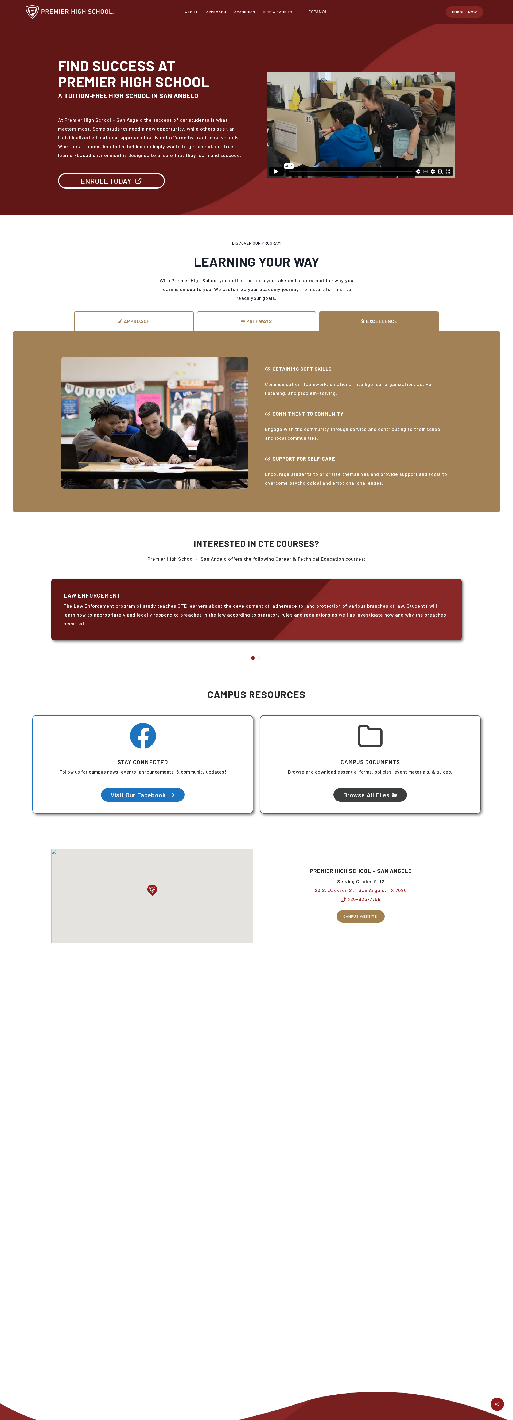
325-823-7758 (363, 899)
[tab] (134, 321)
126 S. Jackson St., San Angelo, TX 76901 (361, 890)
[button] (152, 890)
